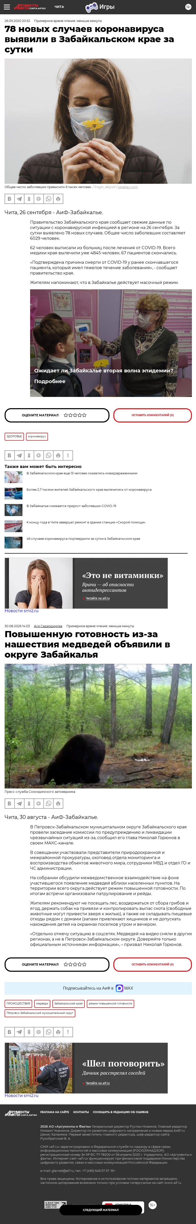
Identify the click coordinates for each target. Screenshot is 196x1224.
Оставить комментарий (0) (153, 415)
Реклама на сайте (54, 1112)
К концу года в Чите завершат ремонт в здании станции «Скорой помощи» (86, 522)
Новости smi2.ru (22, 610)
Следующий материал (101, 1210)
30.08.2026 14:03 (17, 626)
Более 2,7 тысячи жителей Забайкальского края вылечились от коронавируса (89, 489)
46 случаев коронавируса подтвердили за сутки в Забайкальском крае (83, 539)
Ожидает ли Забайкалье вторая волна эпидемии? (104, 371)
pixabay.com (128, 187)
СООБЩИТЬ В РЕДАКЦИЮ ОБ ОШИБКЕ (121, 1112)
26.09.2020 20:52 (17, 21)
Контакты (81, 1112)
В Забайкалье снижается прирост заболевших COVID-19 (71, 506)
